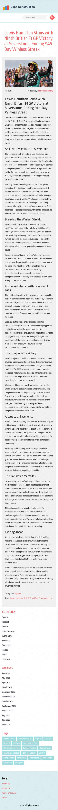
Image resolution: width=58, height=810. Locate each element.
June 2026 (6, 673)
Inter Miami (34, 758)
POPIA (4, 798)
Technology (7, 645)
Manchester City (30, 743)
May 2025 (6, 724)
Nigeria (38, 738)
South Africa (45, 748)
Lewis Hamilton (16, 598)
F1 (39, 598)
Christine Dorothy (45, 91)
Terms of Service (9, 793)
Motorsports (46, 598)
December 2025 (8, 692)
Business (6, 640)
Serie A (42, 753)
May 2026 (6, 678)
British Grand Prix (31, 598)
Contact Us (6, 788)
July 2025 (6, 715)
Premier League (25, 738)
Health (5, 650)
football (48, 738)
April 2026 (6, 683)
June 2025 (6, 720)
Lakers (32, 753)
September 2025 (9, 706)
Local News (7, 659)
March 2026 (7, 687)
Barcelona (8, 762)
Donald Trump (9, 738)
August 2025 (7, 711)
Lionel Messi (9, 758)
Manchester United (11, 748)
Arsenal (7, 743)
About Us (6, 784)
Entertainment (8, 631)
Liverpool (19, 762)
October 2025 (7, 701)
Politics (5, 626)
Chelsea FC (21, 758)
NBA (24, 753)
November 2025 (8, 697)
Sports (18, 593)
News (4, 654)
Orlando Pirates (29, 748)
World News (7, 636)
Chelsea (17, 743)
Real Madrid (47, 758)
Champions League (11, 753)
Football (5, 622)
